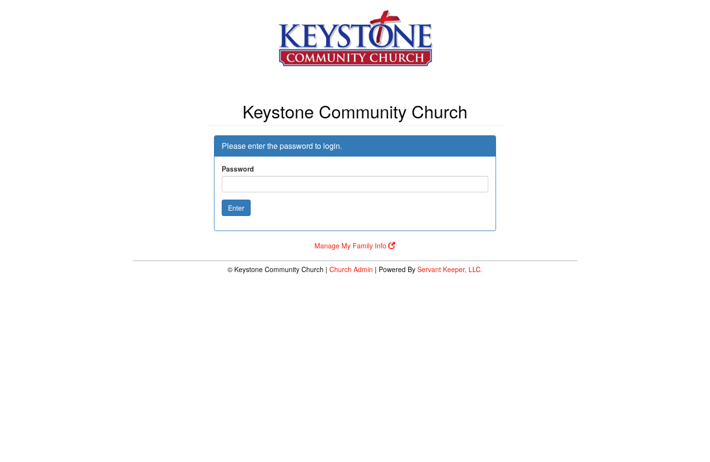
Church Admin (351, 269)
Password (238, 168)
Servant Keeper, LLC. (450, 269)
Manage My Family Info (351, 245)
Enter (236, 208)
